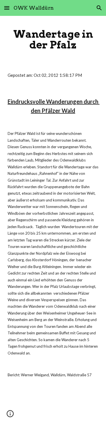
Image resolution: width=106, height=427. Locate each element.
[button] (7, 8)
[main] (53, 39)
